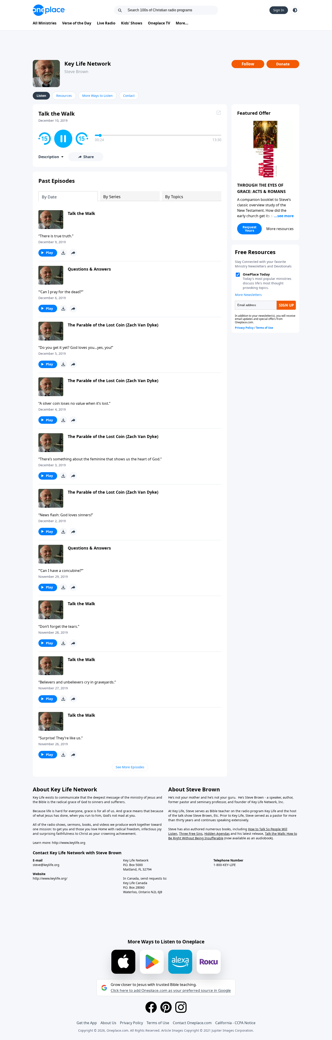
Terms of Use (158, 1022)
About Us (108, 1022)
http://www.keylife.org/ (50, 878)
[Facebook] (151, 1007)
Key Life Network (87, 63)
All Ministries (44, 23)
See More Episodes (130, 767)
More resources (280, 228)
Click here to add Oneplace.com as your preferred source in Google (171, 990)
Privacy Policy (131, 1022)
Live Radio (106, 23)
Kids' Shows (131, 23)
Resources (64, 95)
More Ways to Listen (97, 95)
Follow (248, 64)
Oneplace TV (159, 23)
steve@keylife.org (46, 865)
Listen (41, 95)
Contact (129, 95)
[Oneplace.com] (49, 10)
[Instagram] (181, 1007)
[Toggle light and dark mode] (295, 10)
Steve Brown (76, 71)
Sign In (278, 10)
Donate (283, 64)
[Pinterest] (166, 1007)
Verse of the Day (76, 23)
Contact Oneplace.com (192, 1022)
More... (182, 23)
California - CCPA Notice (235, 1022)
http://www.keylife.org (68, 842)
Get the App (87, 1022)
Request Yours (250, 229)
